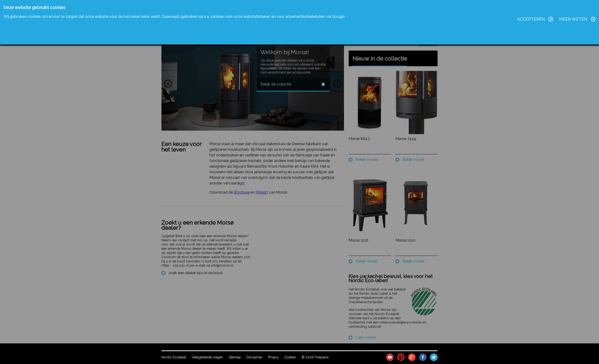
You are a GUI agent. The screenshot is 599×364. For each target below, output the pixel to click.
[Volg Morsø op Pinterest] (401, 357)
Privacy (273, 357)
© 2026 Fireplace (315, 357)
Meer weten (573, 19)
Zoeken (290, 357)
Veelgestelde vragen (207, 357)
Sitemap (235, 357)
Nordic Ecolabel (173, 357)
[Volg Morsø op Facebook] (423, 357)
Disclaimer (254, 357)
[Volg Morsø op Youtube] (390, 357)
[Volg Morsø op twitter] (434, 357)
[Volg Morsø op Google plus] (412, 357)
